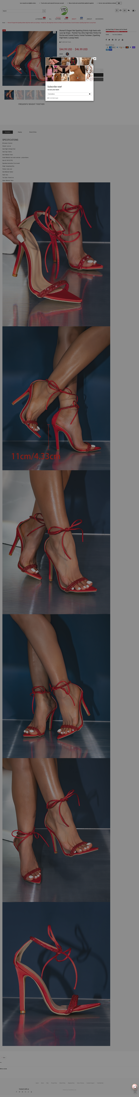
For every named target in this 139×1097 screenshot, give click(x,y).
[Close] (94, 58)
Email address (51, 94)
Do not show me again (53, 98)
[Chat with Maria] (134, 1086)
